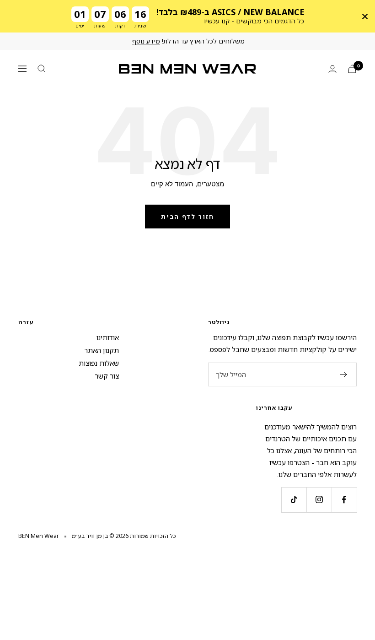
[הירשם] (344, 374)
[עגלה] (352, 69)
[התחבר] (332, 69)
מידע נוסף (146, 41)
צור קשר (107, 375)
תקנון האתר (101, 350)
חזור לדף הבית (187, 216)
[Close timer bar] (364, 16)
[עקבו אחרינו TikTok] (293, 499)
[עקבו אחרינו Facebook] (344, 499)
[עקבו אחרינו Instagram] (319, 499)
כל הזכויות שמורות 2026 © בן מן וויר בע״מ (124, 536)
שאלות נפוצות (99, 363)
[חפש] (42, 69)
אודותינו (107, 337)
